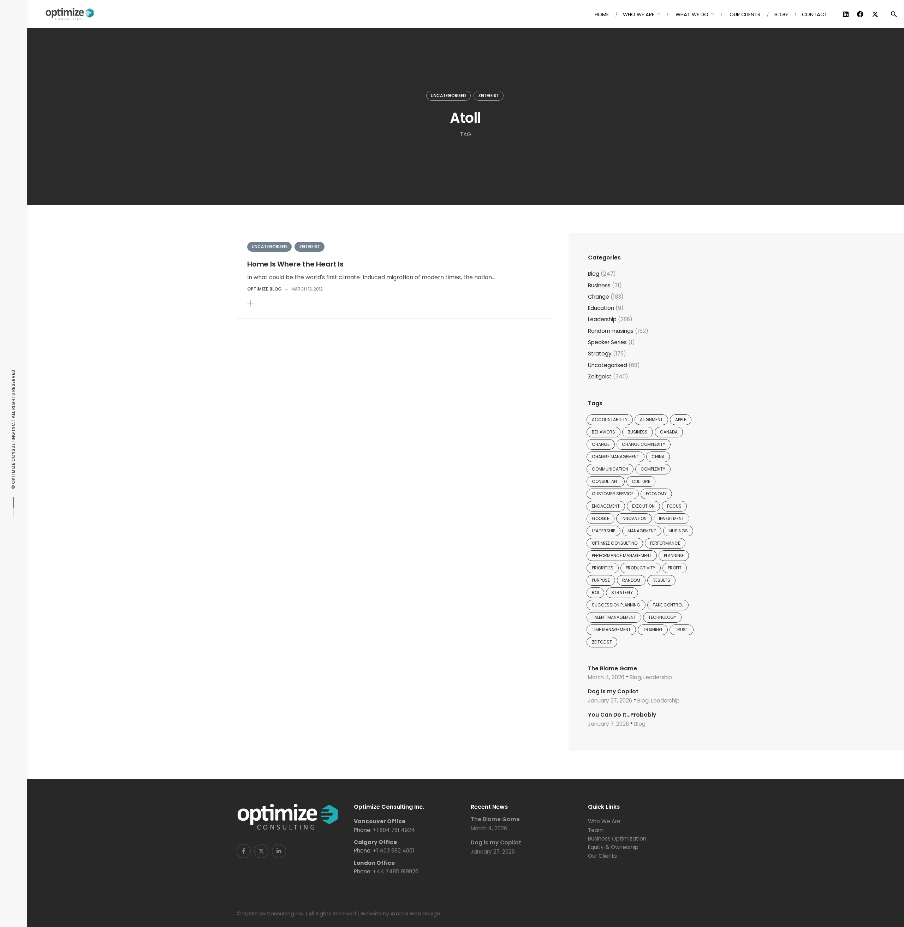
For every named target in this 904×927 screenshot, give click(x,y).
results (661, 580)
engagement (606, 506)
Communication (610, 469)
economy (656, 494)
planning (674, 555)
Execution (643, 506)
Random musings (611, 331)
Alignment (651, 420)
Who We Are (604, 821)
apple (680, 420)
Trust (681, 630)
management (642, 531)
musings (678, 531)
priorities (602, 568)
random (631, 580)
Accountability (610, 420)
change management (615, 457)
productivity (640, 568)
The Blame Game (612, 668)
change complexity (643, 444)
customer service (613, 494)
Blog (593, 273)
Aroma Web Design (415, 913)
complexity (653, 469)
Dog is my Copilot (613, 691)
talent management (614, 617)
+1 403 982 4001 (393, 850)
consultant (605, 481)
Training (652, 630)
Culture (641, 481)
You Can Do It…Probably (622, 714)
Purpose (601, 580)
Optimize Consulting (615, 543)
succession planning (616, 605)
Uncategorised (448, 95)
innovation (634, 518)
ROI (595, 593)
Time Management (611, 630)
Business (599, 285)
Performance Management (622, 555)
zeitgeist (602, 642)
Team (595, 830)
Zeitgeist (488, 95)
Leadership (602, 319)
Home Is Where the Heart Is (295, 264)
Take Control (668, 605)
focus (674, 506)
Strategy (600, 353)
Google (600, 518)
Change (598, 296)
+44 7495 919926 (395, 871)
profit (675, 568)
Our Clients (602, 856)
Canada (669, 432)
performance (665, 543)
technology (662, 617)
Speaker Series (607, 342)
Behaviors (603, 432)
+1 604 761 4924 (394, 830)
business (638, 432)
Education (601, 308)
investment (671, 518)
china (658, 457)
